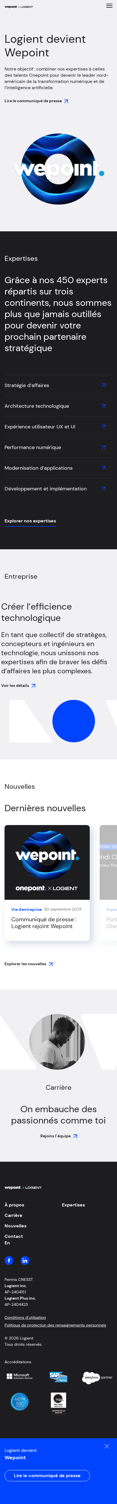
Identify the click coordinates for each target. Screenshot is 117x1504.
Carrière (13, 1215)
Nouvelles (15, 1226)
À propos (14, 1205)
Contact (14, 1236)
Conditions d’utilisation (25, 1317)
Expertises (73, 1205)
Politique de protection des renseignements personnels (55, 1325)
